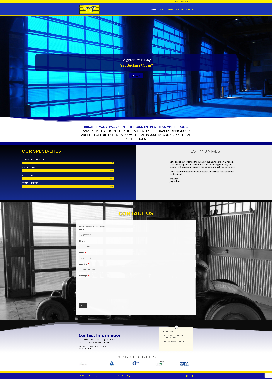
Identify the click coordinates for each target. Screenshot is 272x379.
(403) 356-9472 (187, 2)
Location (84, 264)
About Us (189, 9)
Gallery (170, 9)
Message (84, 275)
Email (82, 252)
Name (83, 229)
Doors (160, 9)
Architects (180, 9)
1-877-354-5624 (177, 2)
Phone (83, 241)
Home (153, 9)
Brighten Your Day (136, 59)
